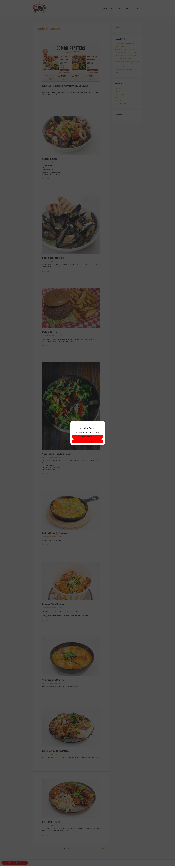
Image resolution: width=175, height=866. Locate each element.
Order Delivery (87, 437)
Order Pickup (87, 441)
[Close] (73, 424)
